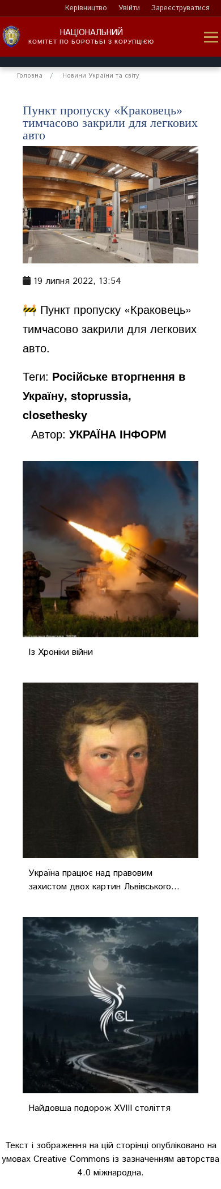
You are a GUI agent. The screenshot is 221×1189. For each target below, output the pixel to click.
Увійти (129, 8)
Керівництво (86, 8)
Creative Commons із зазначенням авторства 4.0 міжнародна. (126, 1166)
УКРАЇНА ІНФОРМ (118, 433)
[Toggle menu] (211, 37)
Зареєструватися (180, 8)
